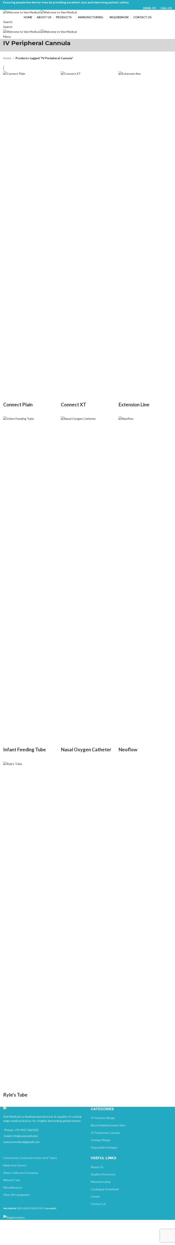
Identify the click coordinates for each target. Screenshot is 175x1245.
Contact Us (98, 1204)
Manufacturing (100, 1181)
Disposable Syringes (104, 1147)
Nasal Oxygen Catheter (86, 749)
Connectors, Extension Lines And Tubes (30, 1158)
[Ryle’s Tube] (30, 921)
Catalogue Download (105, 1189)
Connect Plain (18, 404)
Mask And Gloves (14, 1165)
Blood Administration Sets (108, 1125)
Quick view (8, 396)
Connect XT (73, 404)
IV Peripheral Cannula (105, 1132)
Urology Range (100, 1140)
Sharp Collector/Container (20, 1173)
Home (7, 58)
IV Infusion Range (103, 1118)
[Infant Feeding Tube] (30, 576)
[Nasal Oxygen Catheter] (87, 576)
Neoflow (127, 749)
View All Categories (16, 1194)
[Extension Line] (145, 230)
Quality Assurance (103, 1174)
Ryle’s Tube (15, 1095)
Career (95, 1196)
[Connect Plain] (30, 230)
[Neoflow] (145, 576)
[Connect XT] (87, 230)
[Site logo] (21, 12)
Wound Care (11, 1180)
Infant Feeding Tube (24, 749)
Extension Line (133, 404)
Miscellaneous (12, 1187)
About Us (97, 1167)
